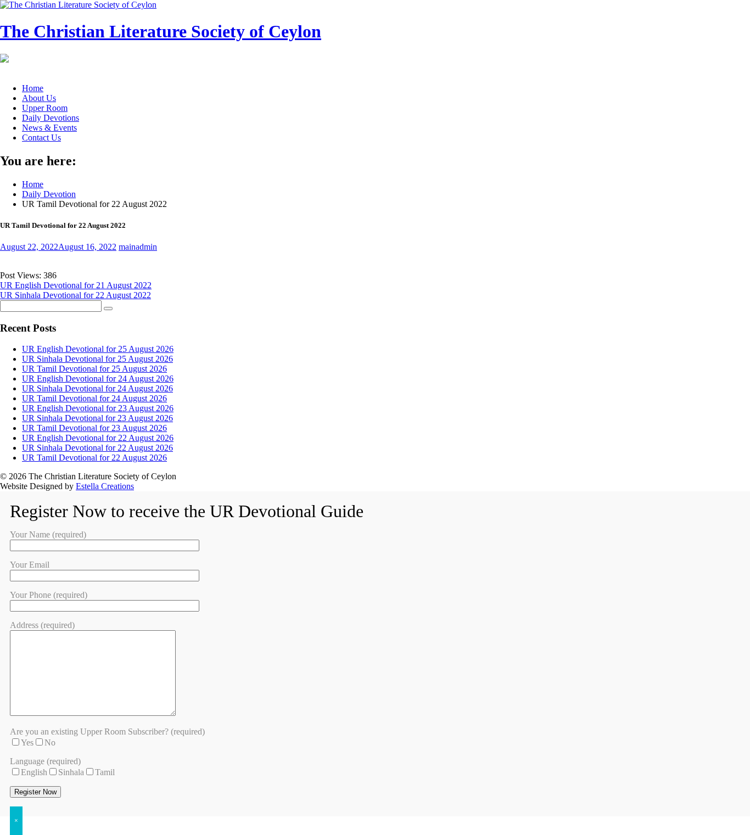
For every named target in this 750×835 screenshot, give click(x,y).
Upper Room (45, 108)
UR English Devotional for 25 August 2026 (97, 349)
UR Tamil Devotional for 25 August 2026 (94, 368)
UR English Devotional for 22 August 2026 (97, 437)
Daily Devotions (50, 117)
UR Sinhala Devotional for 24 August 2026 (97, 388)
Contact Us (41, 137)
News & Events (49, 127)
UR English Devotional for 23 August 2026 (97, 408)
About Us (39, 98)
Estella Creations (105, 486)
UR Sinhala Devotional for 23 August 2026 (97, 418)
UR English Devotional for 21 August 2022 (76, 285)
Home (32, 88)
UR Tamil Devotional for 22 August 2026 (94, 457)
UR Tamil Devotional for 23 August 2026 (94, 428)
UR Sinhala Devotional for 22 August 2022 (75, 295)
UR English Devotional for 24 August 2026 (97, 378)
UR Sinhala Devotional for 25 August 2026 (97, 358)
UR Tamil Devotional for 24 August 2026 (94, 398)
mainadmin (138, 246)
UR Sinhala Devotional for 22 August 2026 (97, 447)
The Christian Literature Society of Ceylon (160, 31)
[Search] (108, 308)
